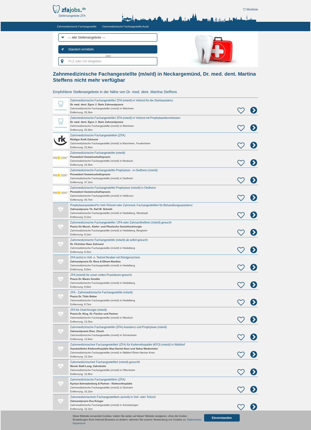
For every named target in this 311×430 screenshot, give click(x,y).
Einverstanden (222, 417)
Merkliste (252, 9)
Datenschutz (194, 419)
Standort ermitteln (81, 49)
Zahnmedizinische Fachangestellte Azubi (125, 26)
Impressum (79, 423)
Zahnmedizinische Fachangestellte (76, 26)
